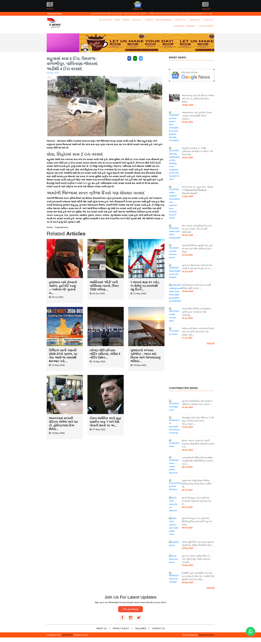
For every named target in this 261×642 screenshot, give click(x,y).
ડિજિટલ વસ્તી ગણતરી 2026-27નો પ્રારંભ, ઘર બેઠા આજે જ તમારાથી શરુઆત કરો (160, 13)
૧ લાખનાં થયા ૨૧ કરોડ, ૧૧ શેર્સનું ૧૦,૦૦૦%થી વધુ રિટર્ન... (145, 285)
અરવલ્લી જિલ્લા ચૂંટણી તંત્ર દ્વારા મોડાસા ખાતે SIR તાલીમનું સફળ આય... (197, 248)
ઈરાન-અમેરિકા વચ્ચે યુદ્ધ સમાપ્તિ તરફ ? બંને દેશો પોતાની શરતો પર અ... (105, 421)
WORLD (126, 20)
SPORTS (149, 20)
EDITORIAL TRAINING (184, 26)
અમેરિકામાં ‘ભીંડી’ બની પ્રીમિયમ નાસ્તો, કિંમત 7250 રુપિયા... (104, 285)
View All (210, 343)
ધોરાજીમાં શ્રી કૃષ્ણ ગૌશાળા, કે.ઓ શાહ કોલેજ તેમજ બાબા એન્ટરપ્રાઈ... (198, 420)
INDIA (117, 20)
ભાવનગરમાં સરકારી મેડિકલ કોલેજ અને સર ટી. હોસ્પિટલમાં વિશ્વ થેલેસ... (198, 98)
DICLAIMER (140, 628)
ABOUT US (101, 628)
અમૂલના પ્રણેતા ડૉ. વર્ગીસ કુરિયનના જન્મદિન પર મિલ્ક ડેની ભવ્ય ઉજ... (197, 151)
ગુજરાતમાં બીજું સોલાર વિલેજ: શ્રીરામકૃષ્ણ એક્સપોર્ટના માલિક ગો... (197, 483)
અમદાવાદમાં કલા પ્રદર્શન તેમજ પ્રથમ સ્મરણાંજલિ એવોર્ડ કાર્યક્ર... (197, 115)
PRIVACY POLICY (121, 628)
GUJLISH (136, 20)
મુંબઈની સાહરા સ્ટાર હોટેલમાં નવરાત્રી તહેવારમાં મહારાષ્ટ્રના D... (196, 500)
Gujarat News (67, 635)
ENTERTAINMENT (164, 20)
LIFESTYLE (180, 20)
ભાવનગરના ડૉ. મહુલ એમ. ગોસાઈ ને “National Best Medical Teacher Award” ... (197, 190)
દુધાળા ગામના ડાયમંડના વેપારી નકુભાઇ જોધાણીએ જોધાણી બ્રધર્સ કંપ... (198, 443)
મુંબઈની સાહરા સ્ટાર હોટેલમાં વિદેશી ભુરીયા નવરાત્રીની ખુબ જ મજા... (197, 521)
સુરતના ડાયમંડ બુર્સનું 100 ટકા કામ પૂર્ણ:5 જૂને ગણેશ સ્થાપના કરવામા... (196, 558)
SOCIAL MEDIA (206, 26)
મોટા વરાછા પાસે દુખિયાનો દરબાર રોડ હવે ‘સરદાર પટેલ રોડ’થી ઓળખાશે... (197, 228)
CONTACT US (158, 628)
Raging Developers (206, 635)
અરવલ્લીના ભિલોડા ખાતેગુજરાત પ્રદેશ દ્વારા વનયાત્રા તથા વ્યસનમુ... (196, 311)
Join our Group (130, 609)
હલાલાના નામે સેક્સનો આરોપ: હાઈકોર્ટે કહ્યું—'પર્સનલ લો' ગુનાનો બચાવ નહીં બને (101, 13)
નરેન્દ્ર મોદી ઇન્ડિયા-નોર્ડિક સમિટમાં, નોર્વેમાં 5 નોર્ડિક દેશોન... (105, 354)
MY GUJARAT (105, 20)
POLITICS (208, 20)
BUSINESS (195, 20)
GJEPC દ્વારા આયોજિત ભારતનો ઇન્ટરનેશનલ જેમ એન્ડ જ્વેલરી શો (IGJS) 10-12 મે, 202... (198, 576)
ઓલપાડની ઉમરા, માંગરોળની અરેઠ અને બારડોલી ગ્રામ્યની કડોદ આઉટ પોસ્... (198, 331)
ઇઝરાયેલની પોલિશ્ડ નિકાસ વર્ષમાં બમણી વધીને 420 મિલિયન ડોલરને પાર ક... (197, 460)
